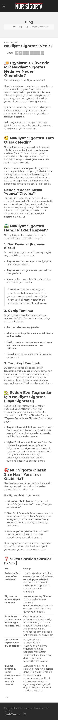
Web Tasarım (13, 714)
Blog (7, 697)
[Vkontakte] (42, 53)
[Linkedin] (38, 53)
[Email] (16, 53)
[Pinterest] (31, 53)
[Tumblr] (35, 53)
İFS (24, 714)
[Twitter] (20, 53)
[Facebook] (24, 53)
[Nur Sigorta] (29, 6)
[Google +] (27, 53)
